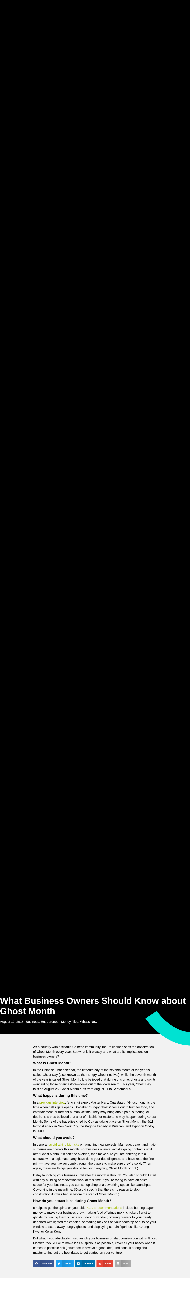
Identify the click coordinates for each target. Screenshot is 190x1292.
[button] (43, 1263)
